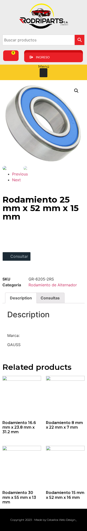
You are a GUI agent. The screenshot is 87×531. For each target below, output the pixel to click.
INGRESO (43, 57)
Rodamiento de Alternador (53, 284)
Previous (20, 174)
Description (21, 298)
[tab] (21, 298)
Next (16, 179)
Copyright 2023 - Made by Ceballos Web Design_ (43, 520)
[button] (43, 72)
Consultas (50, 298)
